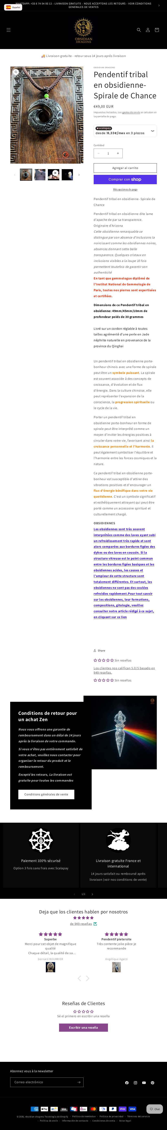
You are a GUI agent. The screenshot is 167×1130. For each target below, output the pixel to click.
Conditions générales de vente (46, 794)
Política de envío (49, 1120)
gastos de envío (131, 112)
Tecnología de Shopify (56, 1116)
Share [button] (101, 650)
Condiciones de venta (103, 1120)
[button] (8, 29)
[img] (83, 918)
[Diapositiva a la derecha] (79, 174)
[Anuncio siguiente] (159, 5)
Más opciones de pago (125, 189)
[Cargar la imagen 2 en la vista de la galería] (40, 175)
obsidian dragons (34, 1116)
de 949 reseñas (81, 924)
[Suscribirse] (78, 1082)
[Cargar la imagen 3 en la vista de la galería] (67, 175)
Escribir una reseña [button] (83, 1027)
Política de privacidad (111, 1116)
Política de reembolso (84, 1116)
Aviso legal (125, 1120)
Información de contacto (75, 1120)
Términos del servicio (138, 1116)
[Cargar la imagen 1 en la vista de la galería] (26, 175)
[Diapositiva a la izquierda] (14, 174)
